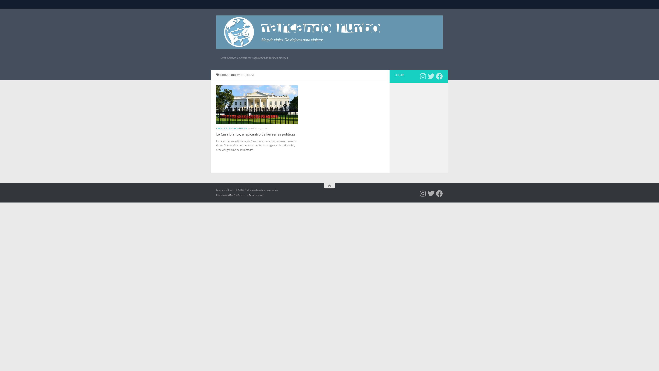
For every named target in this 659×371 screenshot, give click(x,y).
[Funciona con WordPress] (230, 195)
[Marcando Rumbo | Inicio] (329, 32)
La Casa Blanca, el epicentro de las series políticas (255, 134)
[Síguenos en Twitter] (431, 76)
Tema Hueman (256, 195)
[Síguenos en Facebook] (439, 76)
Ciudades (221, 128)
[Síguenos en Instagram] (422, 76)
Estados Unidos (238, 128)
